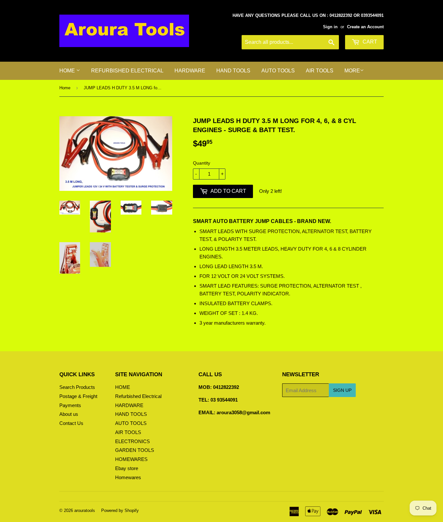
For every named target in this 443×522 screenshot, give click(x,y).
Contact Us (71, 423)
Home (64, 87)
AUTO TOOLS (278, 70)
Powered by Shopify (120, 510)
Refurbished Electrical (127, 70)
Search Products (77, 387)
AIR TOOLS (319, 70)
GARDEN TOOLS (134, 450)
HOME (67, 70)
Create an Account (365, 26)
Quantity (201, 163)
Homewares (128, 477)
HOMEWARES (131, 459)
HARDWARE (189, 70)
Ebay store (126, 468)
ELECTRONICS (132, 441)
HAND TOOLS (233, 70)
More (352, 70)
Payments (70, 405)
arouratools (84, 510)
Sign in (330, 26)
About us (68, 414)
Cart (369, 41)
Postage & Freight (78, 396)
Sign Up (342, 390)
